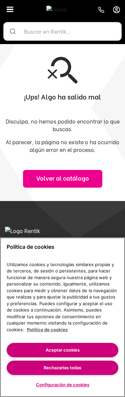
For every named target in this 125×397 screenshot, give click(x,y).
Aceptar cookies (63, 350)
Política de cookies (47, 329)
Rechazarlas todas (62, 367)
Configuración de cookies (62, 384)
